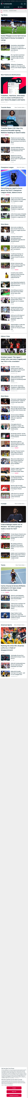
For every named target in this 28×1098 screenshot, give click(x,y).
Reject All (14, 1091)
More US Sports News (19, 625)
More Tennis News (20, 565)
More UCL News (20, 167)
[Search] (22, 4)
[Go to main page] (7, 4)
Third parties (17, 1077)
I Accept (14, 1087)
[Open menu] (25, 4)
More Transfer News (19, 107)
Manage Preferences (13, 1095)
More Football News (19, 503)
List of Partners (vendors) (7, 1085)
